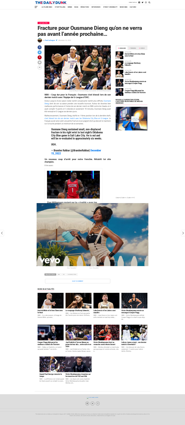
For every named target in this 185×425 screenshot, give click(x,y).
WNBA (70, 7)
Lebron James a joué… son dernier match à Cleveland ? (133, 343)
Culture (133, 7)
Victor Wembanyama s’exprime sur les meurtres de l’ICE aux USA (78, 375)
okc (64, 274)
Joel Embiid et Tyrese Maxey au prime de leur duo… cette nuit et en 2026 (78, 344)
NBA (59, 274)
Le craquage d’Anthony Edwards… (132, 64)
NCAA (76, 7)
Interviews (96, 7)
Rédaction (85, 7)
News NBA (123, 7)
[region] (92, 234)
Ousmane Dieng (72, 274)
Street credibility (110, 7)
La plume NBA (47, 7)
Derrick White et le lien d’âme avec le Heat (135, 55)
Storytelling (60, 7)
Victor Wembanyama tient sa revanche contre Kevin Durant (104, 343)
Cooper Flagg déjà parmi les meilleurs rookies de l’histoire (135, 91)
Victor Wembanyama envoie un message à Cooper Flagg (135, 82)
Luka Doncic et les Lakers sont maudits (135, 73)
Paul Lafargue (50, 40)
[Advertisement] (131, 149)
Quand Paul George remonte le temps (51, 375)
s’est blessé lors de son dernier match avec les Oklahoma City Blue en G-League (76, 118)
